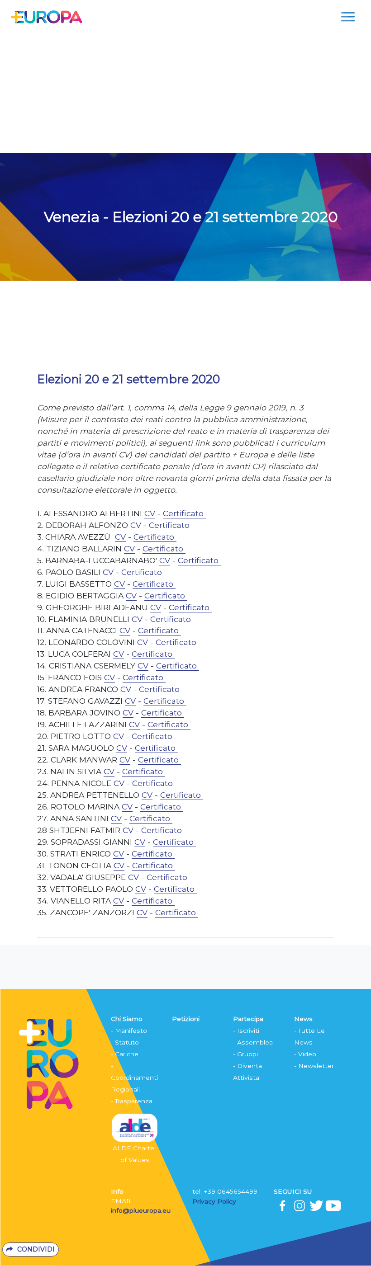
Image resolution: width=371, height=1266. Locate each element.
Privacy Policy (215, 1201)
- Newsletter (314, 1065)
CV (149, 513)
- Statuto (125, 1042)
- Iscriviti (246, 1030)
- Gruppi (245, 1054)
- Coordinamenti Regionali (134, 1077)
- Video (305, 1054)
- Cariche (124, 1054)
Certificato (184, 513)
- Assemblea (253, 1042)
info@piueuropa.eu (141, 1210)
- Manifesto (129, 1030)
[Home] (46, 16)
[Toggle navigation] (348, 16)
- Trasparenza (131, 1101)
